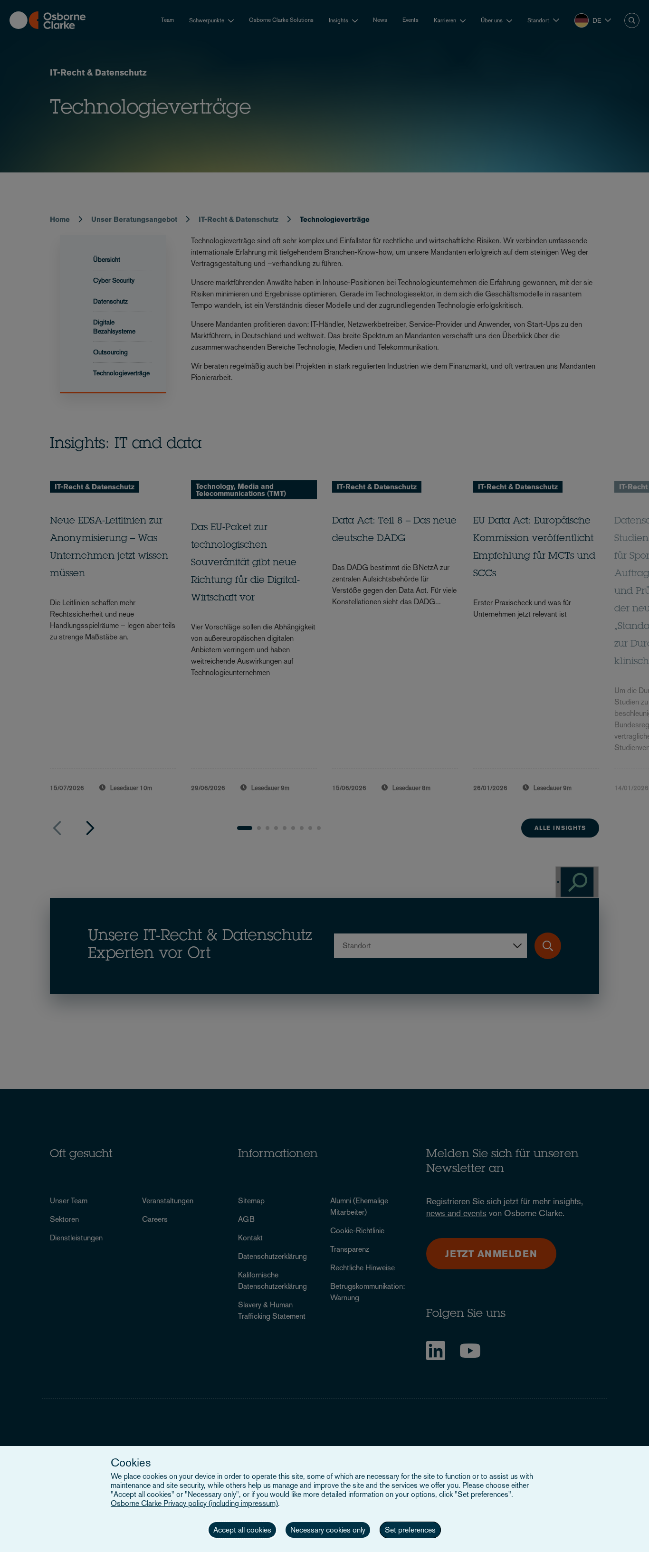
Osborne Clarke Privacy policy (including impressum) (194, 1503)
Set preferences (410, 1529)
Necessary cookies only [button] (327, 1529)
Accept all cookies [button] (242, 1529)
